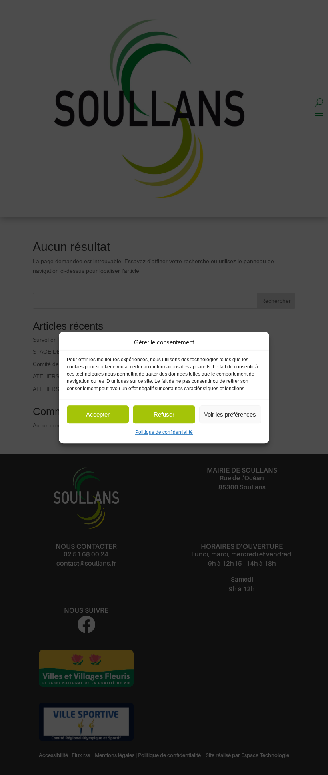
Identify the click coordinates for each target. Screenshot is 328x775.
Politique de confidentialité (164, 432)
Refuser (164, 414)
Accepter (98, 414)
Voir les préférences (230, 414)
